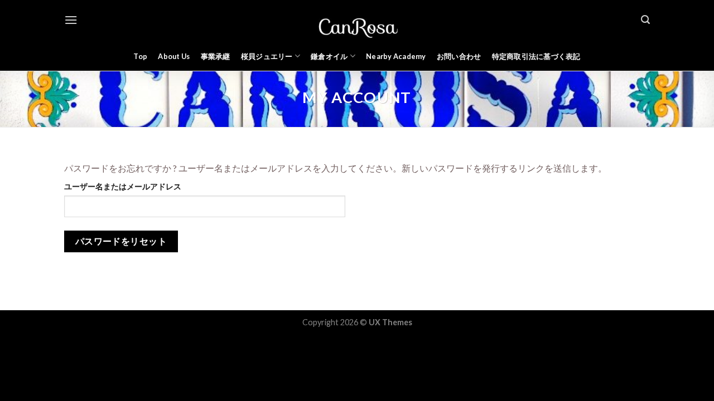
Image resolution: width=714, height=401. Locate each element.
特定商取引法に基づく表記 (536, 56)
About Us (174, 56)
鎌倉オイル (329, 56)
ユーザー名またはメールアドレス (122, 186)
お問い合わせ (459, 56)
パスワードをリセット (121, 241)
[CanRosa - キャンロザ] (357, 20)
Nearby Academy (396, 56)
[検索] (645, 20)
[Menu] (71, 19)
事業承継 (215, 56)
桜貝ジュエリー (267, 56)
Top (140, 56)
